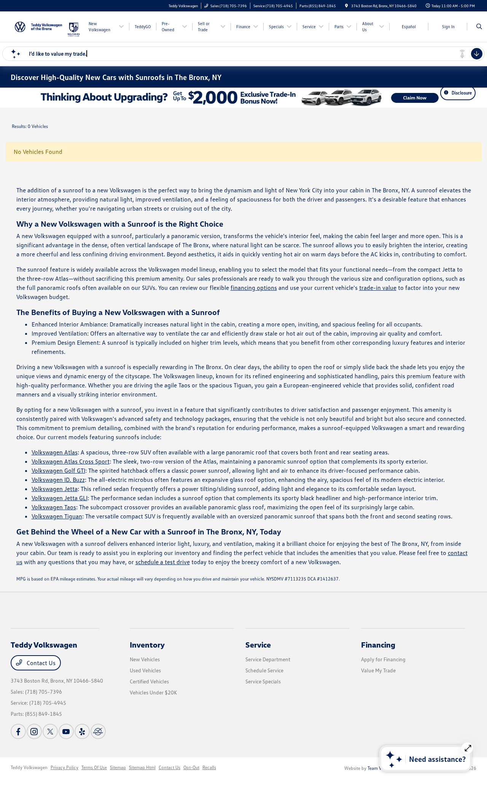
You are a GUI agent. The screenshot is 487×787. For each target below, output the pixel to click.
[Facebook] (18, 731)
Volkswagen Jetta (55, 489)
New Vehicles (145, 659)
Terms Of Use (94, 767)
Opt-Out (191, 767)
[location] (346, 5)
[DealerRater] (98, 731)
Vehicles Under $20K (153, 692)
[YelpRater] (82, 731)
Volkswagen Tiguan (57, 516)
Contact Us (40, 663)
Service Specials (263, 681)
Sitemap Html (142, 767)
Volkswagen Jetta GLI (60, 498)
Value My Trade (378, 670)
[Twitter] (50, 731)
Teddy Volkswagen (29, 767)
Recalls (209, 767)
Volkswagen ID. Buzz (58, 479)
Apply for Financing (383, 659)
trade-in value (377, 287)
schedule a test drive (162, 562)
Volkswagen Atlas (55, 452)
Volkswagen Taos (54, 507)
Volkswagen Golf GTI (58, 470)
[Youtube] (66, 731)
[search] (479, 26)
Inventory (147, 644)
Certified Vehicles (149, 681)
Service (258, 644)
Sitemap (118, 767)
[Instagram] (34, 731)
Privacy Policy (64, 767)
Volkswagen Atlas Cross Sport (71, 461)
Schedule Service (264, 670)
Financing (378, 644)
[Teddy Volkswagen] (39, 26)
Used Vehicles (145, 670)
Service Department (267, 659)
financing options (254, 287)
